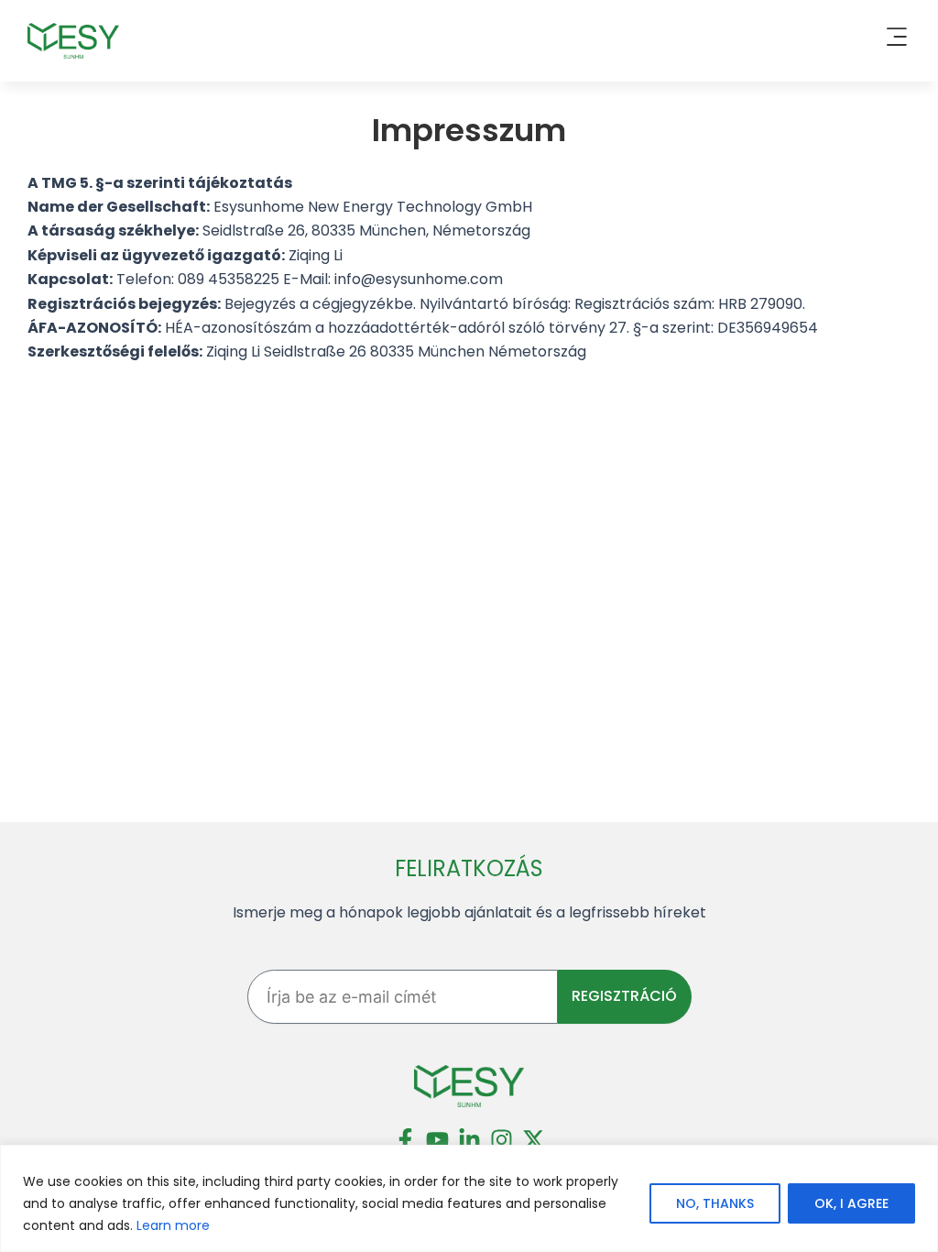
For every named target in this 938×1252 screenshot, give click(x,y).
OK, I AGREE (851, 1203)
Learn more (173, 1225)
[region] (469, 1198)
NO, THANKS (715, 1203)
